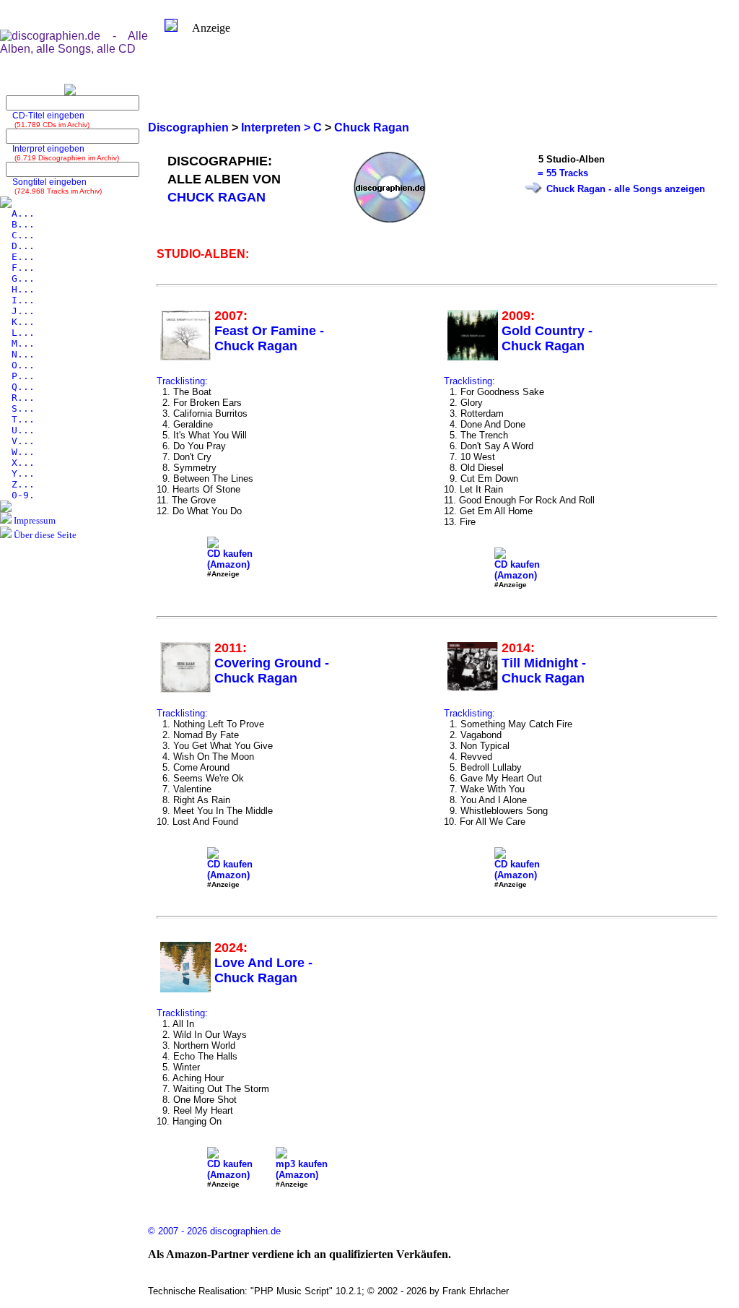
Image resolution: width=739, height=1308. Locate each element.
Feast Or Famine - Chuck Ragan (269, 338)
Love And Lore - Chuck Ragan (263, 970)
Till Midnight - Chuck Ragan (544, 670)
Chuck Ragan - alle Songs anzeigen (625, 188)
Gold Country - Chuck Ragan (547, 338)
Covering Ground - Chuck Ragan (271, 670)
